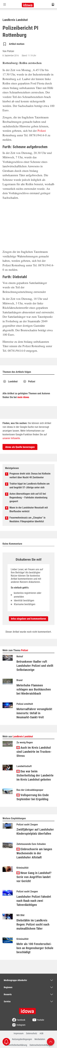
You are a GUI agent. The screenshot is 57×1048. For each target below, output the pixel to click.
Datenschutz (31, 1033)
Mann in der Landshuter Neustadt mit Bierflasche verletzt (29, 509)
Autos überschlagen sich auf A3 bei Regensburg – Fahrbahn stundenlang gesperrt (28, 497)
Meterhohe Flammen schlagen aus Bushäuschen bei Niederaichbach (33, 689)
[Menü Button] (5, 4)
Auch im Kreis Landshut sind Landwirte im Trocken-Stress (33, 752)
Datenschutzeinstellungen (41, 1045)
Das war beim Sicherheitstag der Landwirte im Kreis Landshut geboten (35, 775)
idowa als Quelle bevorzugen (20, 447)
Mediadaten (40, 1039)
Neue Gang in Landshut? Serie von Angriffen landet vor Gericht (33, 877)
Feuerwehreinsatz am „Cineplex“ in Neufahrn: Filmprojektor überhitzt (27, 519)
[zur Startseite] (28, 1010)
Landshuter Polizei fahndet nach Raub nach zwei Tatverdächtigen (33, 901)
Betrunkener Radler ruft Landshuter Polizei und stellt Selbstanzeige (34, 666)
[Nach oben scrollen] (50, 1041)
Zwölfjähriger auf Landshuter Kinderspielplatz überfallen (35, 831)
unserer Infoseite (11, 438)
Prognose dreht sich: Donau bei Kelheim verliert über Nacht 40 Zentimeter (30, 475)
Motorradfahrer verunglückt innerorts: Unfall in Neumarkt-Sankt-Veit (34, 713)
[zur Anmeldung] (52, 4)
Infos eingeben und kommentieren (28, 618)
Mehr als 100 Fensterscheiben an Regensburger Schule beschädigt (34, 948)
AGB (41, 1033)
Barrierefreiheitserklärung (16, 1045)
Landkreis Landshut (23, 736)
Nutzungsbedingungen (22, 1039)
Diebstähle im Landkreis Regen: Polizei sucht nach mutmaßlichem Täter (32, 924)
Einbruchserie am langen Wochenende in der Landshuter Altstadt (34, 853)
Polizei (42, 131)
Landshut (13, 381)
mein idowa (23, 397)
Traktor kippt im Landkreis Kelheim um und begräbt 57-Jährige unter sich (30, 485)
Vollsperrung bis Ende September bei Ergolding (32, 797)
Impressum (19, 1033)
